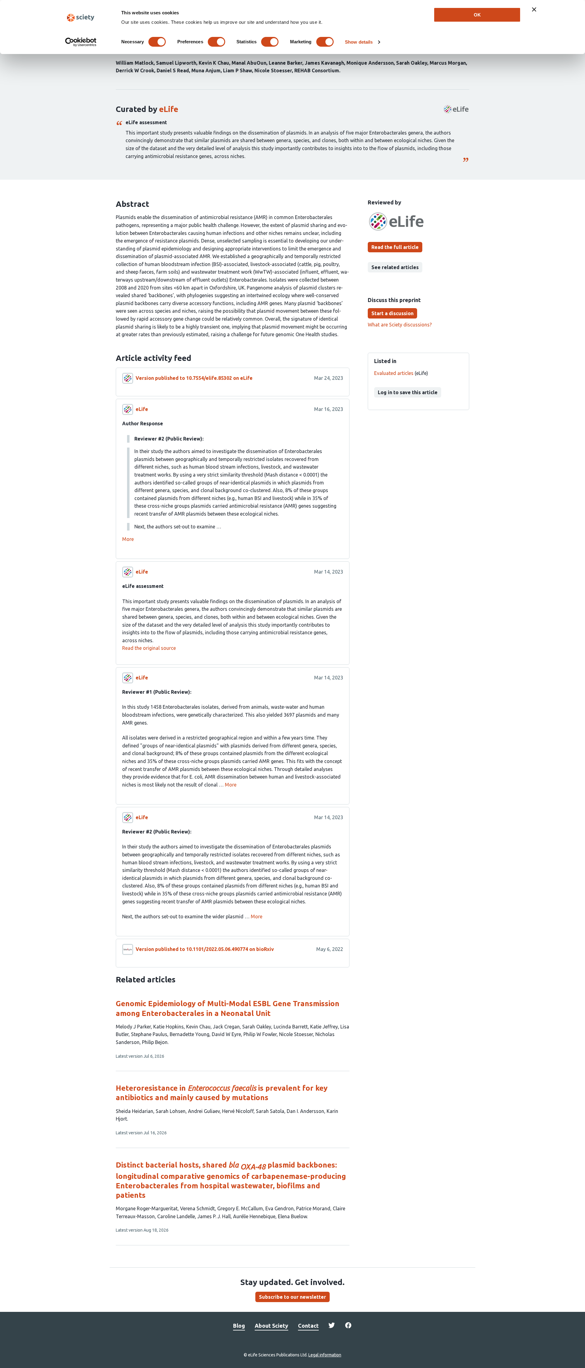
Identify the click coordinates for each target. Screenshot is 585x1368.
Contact (308, 1326)
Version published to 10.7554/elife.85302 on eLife (194, 378)
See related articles (395, 267)
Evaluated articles (393, 373)
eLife (168, 109)
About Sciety (271, 1326)
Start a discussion (392, 313)
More (128, 539)
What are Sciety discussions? (400, 324)
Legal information (324, 1354)
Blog (239, 1326)
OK (477, 14)
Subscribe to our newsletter (292, 1297)
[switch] (216, 42)
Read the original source (149, 648)
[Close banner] (534, 9)
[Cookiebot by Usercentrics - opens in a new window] (81, 42)
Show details (359, 42)
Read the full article (395, 247)
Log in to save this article (408, 392)
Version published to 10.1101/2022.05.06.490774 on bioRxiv (205, 949)
